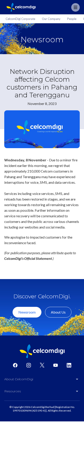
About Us (58, 312)
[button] (42, 380)
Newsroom (27, 312)
